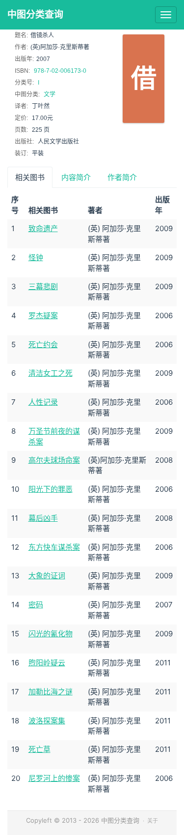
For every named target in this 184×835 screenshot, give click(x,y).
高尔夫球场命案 (54, 460)
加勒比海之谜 (50, 691)
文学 (49, 94)
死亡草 (39, 749)
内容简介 (76, 177)
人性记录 (43, 402)
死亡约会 (43, 344)
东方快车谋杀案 (54, 547)
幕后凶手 (43, 518)
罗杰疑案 (43, 315)
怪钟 (35, 257)
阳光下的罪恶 (50, 489)
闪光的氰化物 (50, 633)
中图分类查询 (35, 14)
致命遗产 (43, 228)
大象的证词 (46, 575)
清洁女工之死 (50, 373)
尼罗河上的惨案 (54, 778)
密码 (35, 604)
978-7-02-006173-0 (60, 70)
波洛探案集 (46, 720)
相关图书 (30, 177)
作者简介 (122, 177)
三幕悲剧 (43, 286)
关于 (152, 820)
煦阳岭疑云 (46, 662)
